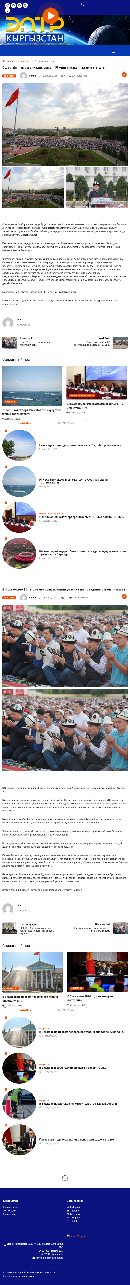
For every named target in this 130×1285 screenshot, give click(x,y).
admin (32, 75)
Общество (23, 61)
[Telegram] (25, 5)
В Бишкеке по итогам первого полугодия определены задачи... (82, 1031)
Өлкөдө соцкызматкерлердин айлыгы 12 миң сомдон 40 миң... (82, 517)
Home (10, 61)
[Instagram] (7, 5)
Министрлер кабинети (18, 396)
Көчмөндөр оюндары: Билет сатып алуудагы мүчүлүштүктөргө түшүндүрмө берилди (82, 553)
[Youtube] (13, 5)
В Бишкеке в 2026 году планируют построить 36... (73, 1067)
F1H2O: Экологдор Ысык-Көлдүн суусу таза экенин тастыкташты (74, 481)
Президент (45, 1136)
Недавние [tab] (24, 423)
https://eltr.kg (23, 324)
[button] (113, 51)
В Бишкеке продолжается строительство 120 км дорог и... (79, 1103)
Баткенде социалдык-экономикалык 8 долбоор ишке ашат (80, 445)
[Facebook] (19, 5)
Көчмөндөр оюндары (51, 548)
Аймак (74, 396)
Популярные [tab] (65, 423)
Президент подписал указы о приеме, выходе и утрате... (77, 1139)
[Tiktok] (7, 10)
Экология (44, 477)
